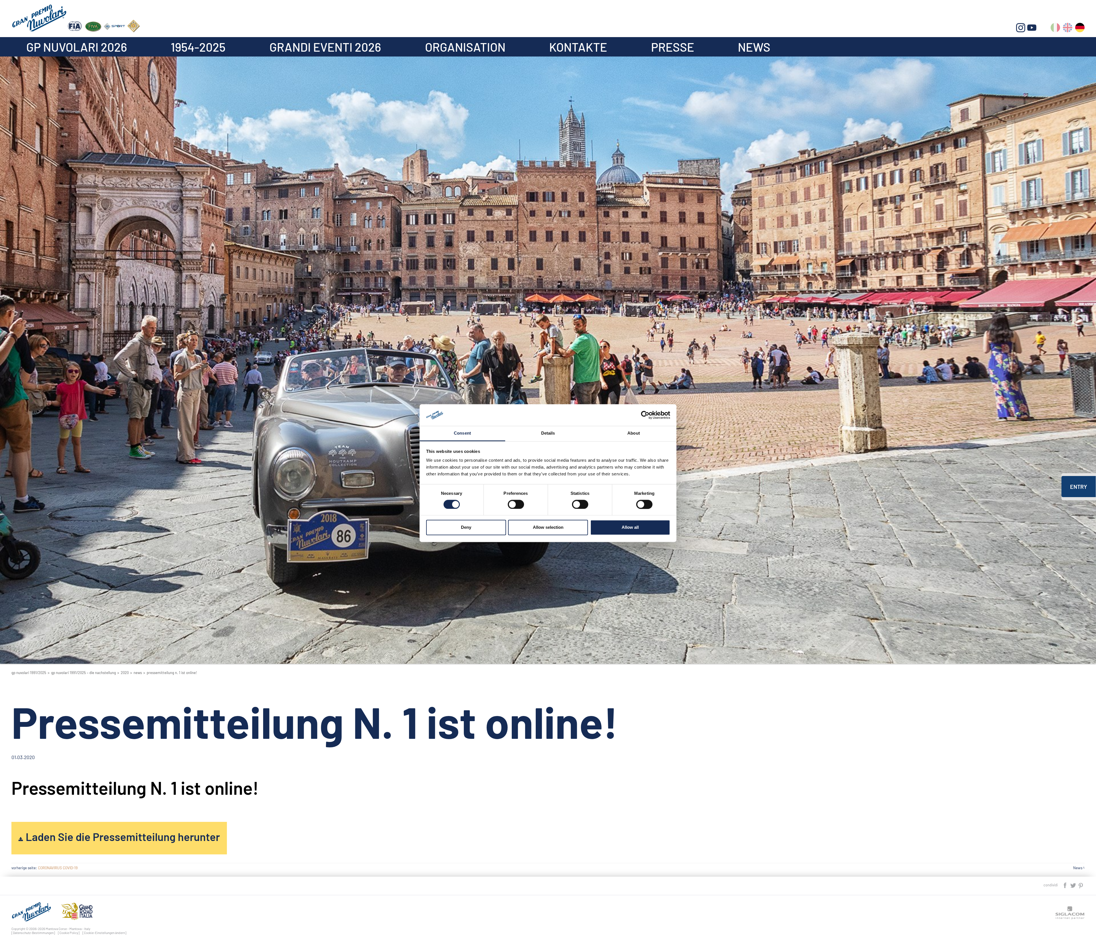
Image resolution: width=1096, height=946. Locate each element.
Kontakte (578, 47)
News (754, 47)
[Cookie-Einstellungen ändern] (104, 933)
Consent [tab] (462, 433)
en (1067, 29)
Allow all (630, 527)
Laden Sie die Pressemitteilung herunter (123, 836)
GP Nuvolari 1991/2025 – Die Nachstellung (83, 672)
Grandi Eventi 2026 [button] (325, 47)
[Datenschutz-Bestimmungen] (33, 933)
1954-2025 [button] (198, 47)
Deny (466, 527)
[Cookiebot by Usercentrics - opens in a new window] (645, 415)
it (1055, 29)
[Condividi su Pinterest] (1081, 884)
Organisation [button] (465, 47)
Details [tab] (548, 433)
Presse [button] (672, 47)
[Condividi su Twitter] (1073, 884)
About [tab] (633, 433)
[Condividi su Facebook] (1065, 884)
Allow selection (548, 527)
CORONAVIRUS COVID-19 (58, 868)
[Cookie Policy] (69, 933)
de (1080, 29)
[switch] (516, 504)
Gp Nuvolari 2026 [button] (76, 47)
